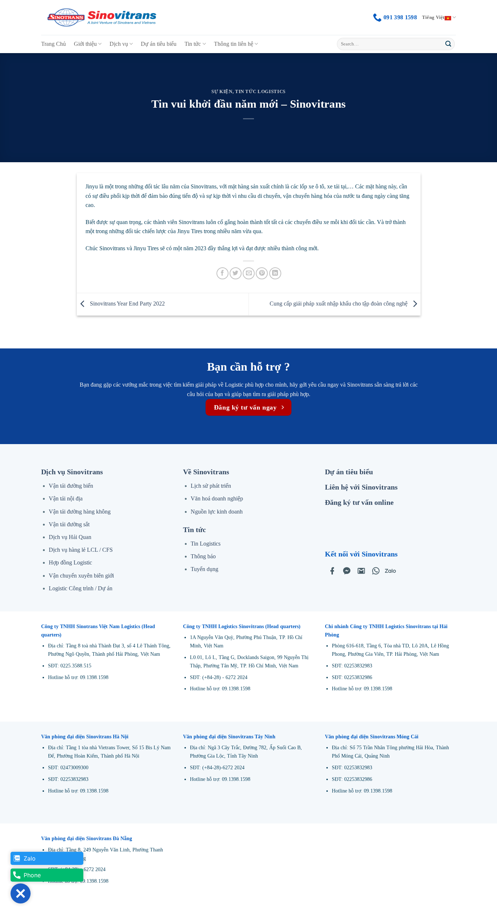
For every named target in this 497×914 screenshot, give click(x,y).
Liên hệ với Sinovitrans (361, 487)
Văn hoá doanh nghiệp (217, 498)
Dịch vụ (119, 44)
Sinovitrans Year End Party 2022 (126, 303)
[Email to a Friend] (249, 273)
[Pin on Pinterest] (262, 273)
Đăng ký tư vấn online (359, 502)
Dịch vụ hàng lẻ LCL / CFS (81, 550)
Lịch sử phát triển (211, 486)
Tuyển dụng (204, 569)
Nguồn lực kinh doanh (217, 511)
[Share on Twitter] (236, 273)
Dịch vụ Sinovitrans (72, 472)
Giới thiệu (85, 44)
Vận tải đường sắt (69, 524)
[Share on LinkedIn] (275, 273)
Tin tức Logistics (260, 91)
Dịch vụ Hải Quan (70, 537)
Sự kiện (221, 91)
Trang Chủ (53, 44)
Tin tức (192, 44)
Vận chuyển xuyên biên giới (81, 575)
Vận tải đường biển (71, 486)
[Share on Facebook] (222, 273)
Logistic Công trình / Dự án (80, 588)
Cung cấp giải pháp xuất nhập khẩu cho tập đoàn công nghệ (339, 303)
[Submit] (448, 44)
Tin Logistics (205, 543)
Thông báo (203, 556)
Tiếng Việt (433, 17)
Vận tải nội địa (66, 498)
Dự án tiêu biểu (158, 44)
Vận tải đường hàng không (80, 511)
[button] (21, 893)
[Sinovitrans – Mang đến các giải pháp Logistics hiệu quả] (102, 17)
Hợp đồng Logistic (70, 562)
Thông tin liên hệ (233, 44)
